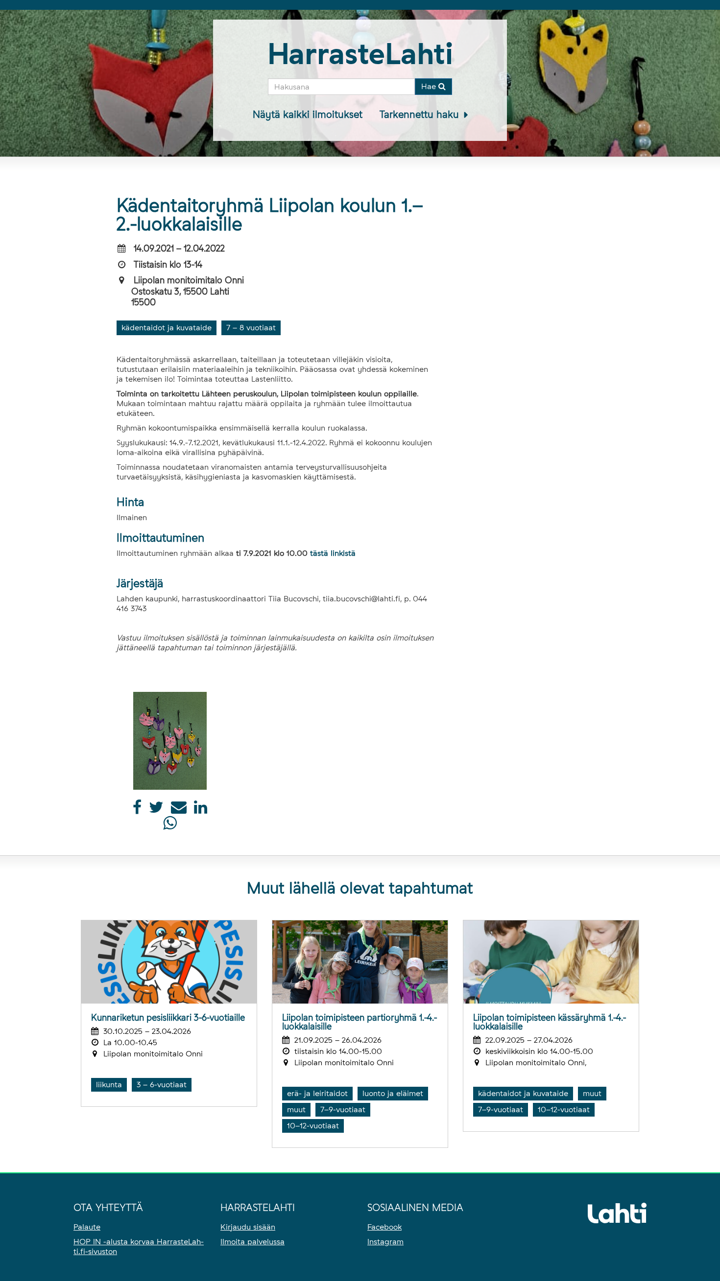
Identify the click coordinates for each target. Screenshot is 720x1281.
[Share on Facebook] (137, 810)
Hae (429, 86)
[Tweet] (156, 810)
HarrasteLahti (360, 53)
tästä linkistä (333, 553)
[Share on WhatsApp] (169, 825)
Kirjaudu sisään (247, 1227)
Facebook (384, 1227)
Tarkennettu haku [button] (421, 114)
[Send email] (179, 810)
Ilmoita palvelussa (252, 1241)
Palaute (86, 1227)
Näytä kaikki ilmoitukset (307, 114)
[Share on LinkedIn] (200, 810)
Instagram (385, 1241)
